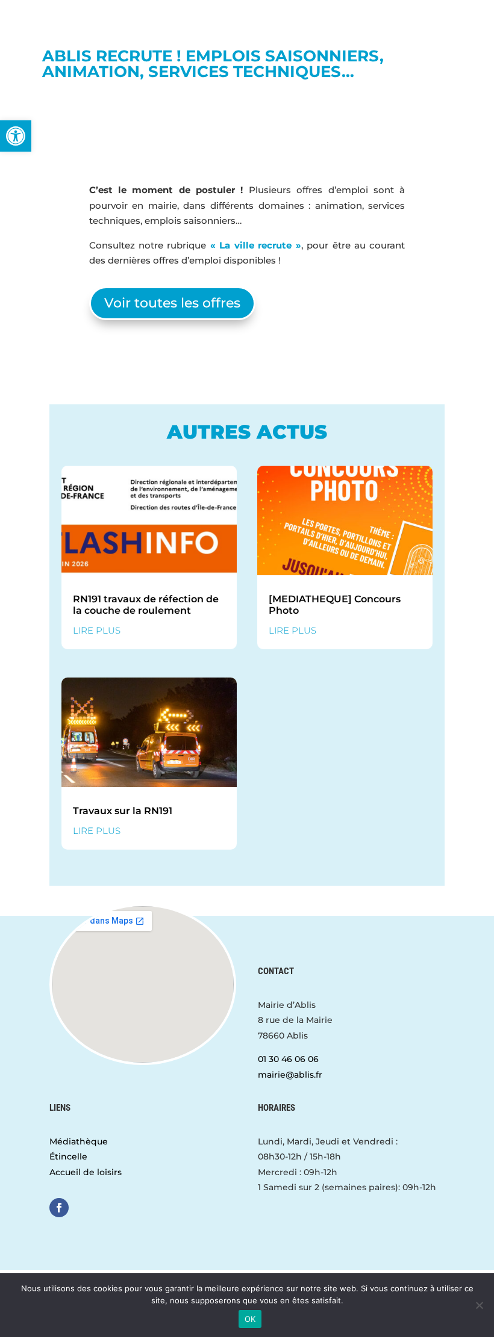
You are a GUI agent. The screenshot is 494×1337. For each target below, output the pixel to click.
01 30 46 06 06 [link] (288, 1059)
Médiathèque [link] (78, 1141)
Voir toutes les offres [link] (172, 303)
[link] (15, 136)
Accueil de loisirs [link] (85, 1172)
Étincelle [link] (68, 1156)
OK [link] (250, 1319)
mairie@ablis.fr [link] (290, 1074)
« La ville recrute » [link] (255, 245)
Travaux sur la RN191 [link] (122, 811)
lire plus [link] (96, 630)
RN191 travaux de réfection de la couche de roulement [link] (146, 604)
